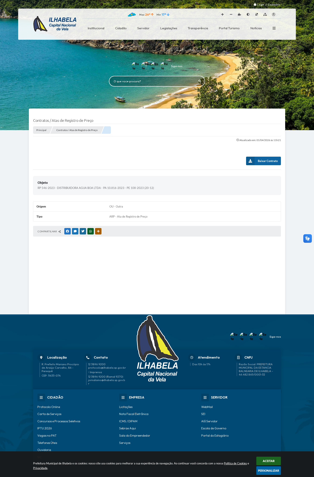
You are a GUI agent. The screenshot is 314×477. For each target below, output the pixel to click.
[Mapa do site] (265, 14)
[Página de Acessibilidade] (273, 14)
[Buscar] (199, 81)
